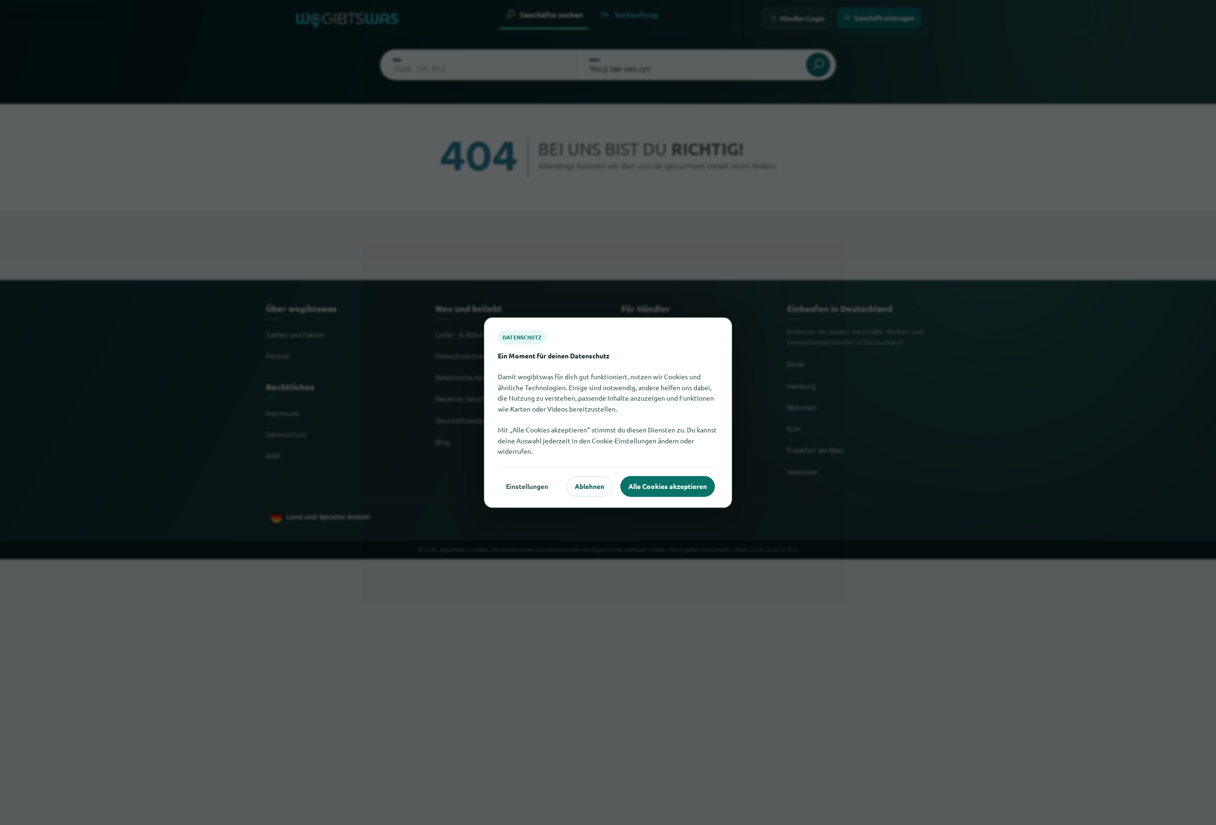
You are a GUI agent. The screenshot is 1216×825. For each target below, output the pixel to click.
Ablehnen (589, 486)
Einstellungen (527, 486)
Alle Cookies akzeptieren (667, 486)
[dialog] (608, 413)
